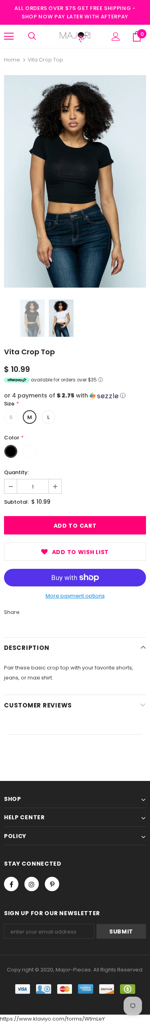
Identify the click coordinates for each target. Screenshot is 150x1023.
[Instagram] (31, 884)
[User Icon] (116, 36)
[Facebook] (11, 884)
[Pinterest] (52, 884)
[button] (75, 395)
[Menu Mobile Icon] (9, 36)
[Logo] (75, 36)
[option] (75, 181)
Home (12, 60)
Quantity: (16, 472)
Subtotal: (16, 502)
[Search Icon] (32, 36)
